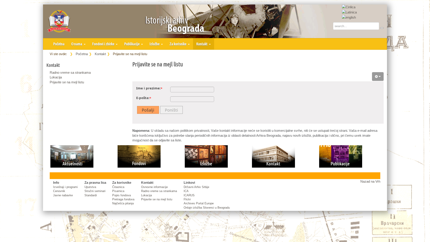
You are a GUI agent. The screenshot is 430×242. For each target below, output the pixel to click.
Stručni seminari (94, 191)
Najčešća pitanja (123, 203)
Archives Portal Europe (199, 203)
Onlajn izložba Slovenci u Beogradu (207, 207)
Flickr (187, 199)
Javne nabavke (63, 195)
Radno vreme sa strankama (70, 72)
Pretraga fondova (123, 199)
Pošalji (148, 110)
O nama (77, 44)
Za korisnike (178, 44)
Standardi (90, 195)
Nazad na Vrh (370, 181)
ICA (186, 191)
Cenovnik (59, 191)
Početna (58, 44)
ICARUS (189, 195)
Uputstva (90, 187)
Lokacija (56, 77)
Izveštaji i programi (65, 187)
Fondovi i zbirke (103, 44)
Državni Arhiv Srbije (196, 187)
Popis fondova (121, 195)
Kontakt (202, 44)
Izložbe (155, 44)
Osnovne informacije (154, 187)
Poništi (171, 110)
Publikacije (132, 44)
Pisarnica (118, 191)
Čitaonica (118, 187)
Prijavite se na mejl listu (67, 82)
